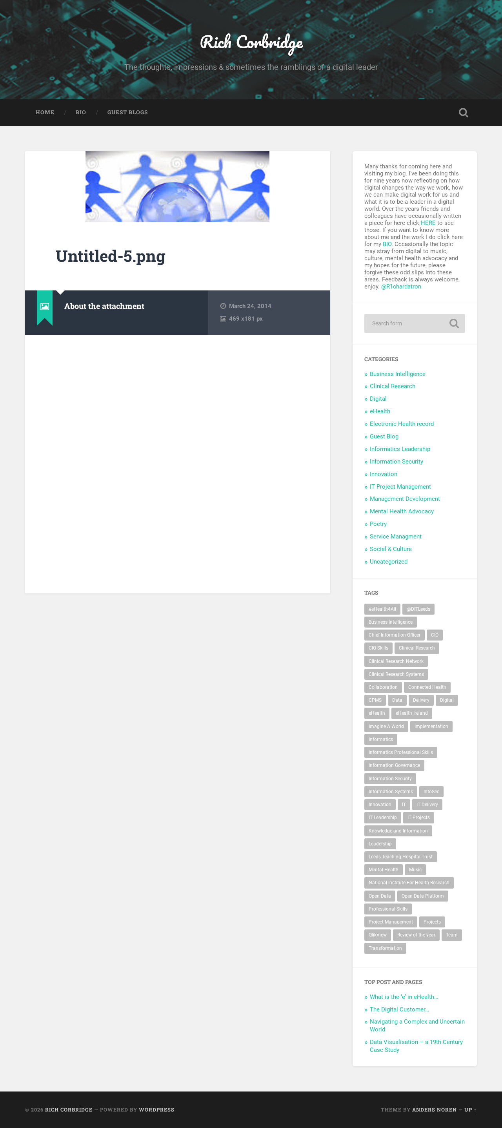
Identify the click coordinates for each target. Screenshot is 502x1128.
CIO (434, 635)
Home (45, 112)
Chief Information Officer (394, 635)
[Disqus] (178, 463)
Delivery (421, 700)
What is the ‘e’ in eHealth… (404, 996)
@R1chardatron (401, 286)
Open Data (380, 896)
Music (415, 869)
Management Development (405, 498)
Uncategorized (388, 561)
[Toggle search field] (463, 112)
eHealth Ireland (412, 713)
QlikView (378, 935)
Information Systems (391, 791)
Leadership (380, 844)
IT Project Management (400, 486)
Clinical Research (392, 386)
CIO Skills (378, 648)
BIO (387, 244)
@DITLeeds (418, 609)
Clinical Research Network (396, 661)
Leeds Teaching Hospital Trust (401, 857)
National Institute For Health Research (409, 882)
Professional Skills (388, 909)
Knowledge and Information (398, 831)
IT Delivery (427, 804)
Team (452, 935)
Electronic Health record (402, 423)
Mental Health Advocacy (402, 511)
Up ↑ (470, 1109)
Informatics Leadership (400, 449)
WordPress (157, 1109)
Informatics (381, 739)
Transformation (385, 948)
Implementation (431, 726)
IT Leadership (383, 817)
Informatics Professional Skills (401, 752)
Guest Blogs (127, 112)
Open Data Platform (423, 896)
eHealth (380, 411)
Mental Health (383, 869)
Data (397, 700)
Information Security (396, 461)
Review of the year (416, 935)
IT (404, 804)
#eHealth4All (382, 609)
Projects (432, 922)
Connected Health (427, 687)
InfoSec (431, 791)
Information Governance (394, 765)
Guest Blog (384, 436)
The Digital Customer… (399, 1009)
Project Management (391, 922)
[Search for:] (414, 323)
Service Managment (396, 536)
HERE (428, 222)
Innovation (383, 474)
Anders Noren (434, 1109)
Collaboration (383, 687)
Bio (81, 112)
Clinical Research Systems (396, 674)
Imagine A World (386, 726)
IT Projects (418, 817)
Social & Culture (391, 549)
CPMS (375, 700)
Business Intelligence (398, 374)
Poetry (378, 523)
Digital (378, 398)
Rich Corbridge (251, 41)
